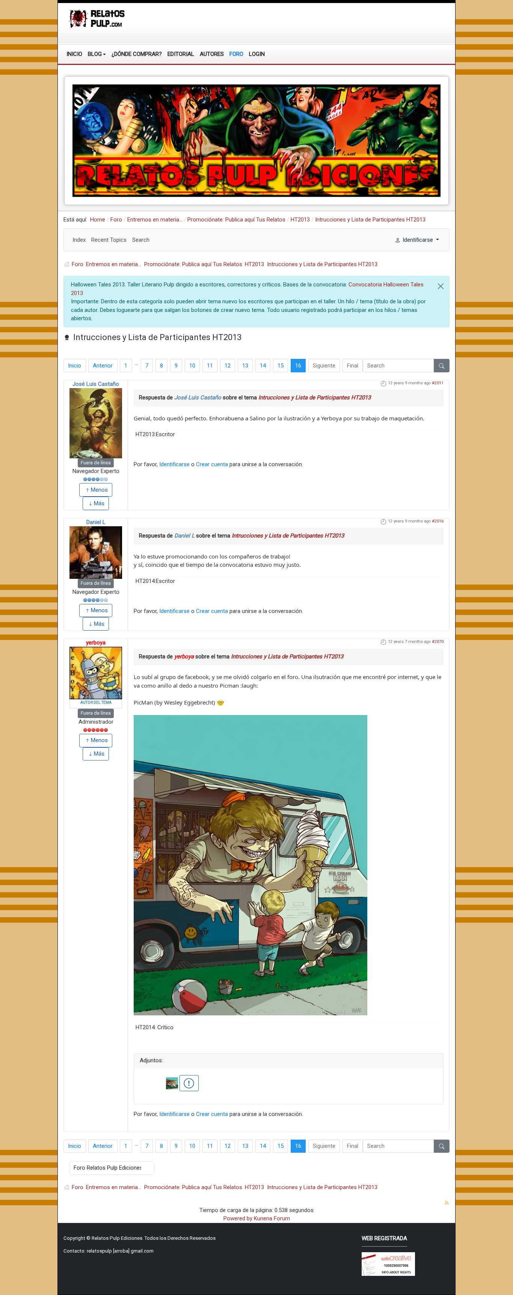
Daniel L (96, 522)
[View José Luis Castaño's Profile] (95, 423)
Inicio (74, 365)
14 (263, 365)
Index (79, 239)
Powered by (237, 1218)
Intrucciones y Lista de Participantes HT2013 (314, 397)
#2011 (438, 383)
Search (140, 239)
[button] (97, 54)
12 (228, 365)
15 (281, 365)
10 (192, 365)
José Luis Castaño (95, 384)
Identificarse (174, 464)
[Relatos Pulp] (97, 18)
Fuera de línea (96, 462)
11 (210, 365)
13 (245, 365)
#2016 (438, 521)
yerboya (96, 642)
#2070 (438, 641)
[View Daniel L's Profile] (95, 552)
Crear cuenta (212, 464)
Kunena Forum (272, 1218)
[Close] (440, 286)
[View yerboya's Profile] (95, 673)
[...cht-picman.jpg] (250, 864)
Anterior (103, 365)
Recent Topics (109, 239)
